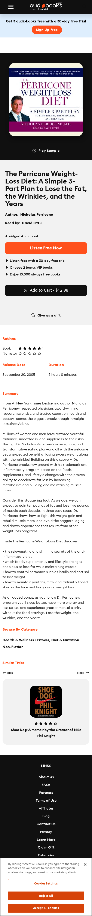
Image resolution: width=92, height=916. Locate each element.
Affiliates (46, 808)
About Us (46, 777)
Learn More (46, 839)
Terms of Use (46, 800)
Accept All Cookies (46, 908)
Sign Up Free (47, 30)
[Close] (85, 864)
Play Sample (49, 150)
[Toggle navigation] (11, 7)
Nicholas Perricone (36, 214)
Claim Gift (46, 847)
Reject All (46, 896)
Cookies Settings (46, 883)
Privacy (46, 832)
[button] (8, 672)
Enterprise (46, 855)
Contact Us (46, 824)
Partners (46, 792)
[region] (46, 887)
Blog (46, 816)
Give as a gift (49, 315)
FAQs (46, 785)
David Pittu (32, 223)
